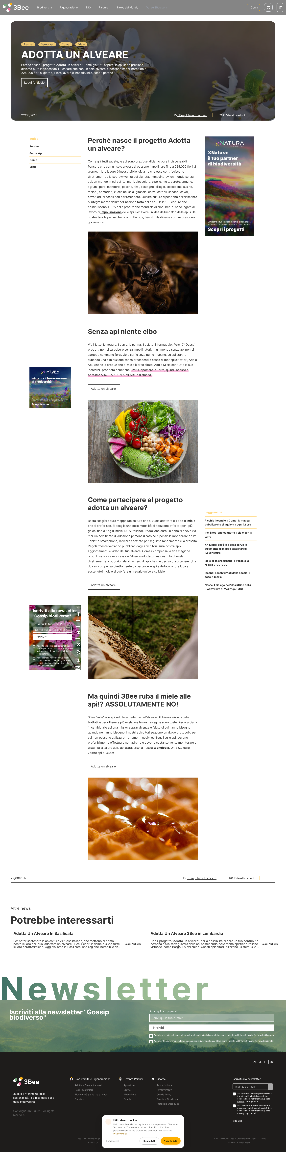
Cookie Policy (164, 1094)
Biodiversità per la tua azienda (91, 1094)
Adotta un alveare (103, 388)
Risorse (103, 7)
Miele (33, 166)
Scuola (127, 1099)
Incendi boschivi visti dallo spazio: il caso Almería (227, 574)
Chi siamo (80, 1099)
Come (33, 160)
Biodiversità (44, 7)
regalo (138, 571)
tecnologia (161, 747)
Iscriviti (41, 637)
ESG (88, 7)
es (271, 1061)
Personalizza (112, 1141)
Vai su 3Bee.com (156, 7)
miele (191, 521)
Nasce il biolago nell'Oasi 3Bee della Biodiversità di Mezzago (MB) (228, 587)
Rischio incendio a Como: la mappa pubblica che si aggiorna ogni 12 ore (228, 522)
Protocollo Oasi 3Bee (168, 1103)
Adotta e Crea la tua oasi (88, 1085)
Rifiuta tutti (149, 1141)
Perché (34, 146)
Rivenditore (130, 1094)
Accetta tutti (170, 1141)
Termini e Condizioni (167, 1099)
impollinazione (111, 212)
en (254, 1061)
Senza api (35, 153)
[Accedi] (268, 7)
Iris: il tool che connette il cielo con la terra (228, 534)
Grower (127, 1089)
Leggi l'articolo (34, 82)
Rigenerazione (69, 7)
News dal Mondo (127, 7)
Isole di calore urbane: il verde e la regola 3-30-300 (227, 562)
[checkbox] (34, 646)
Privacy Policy (164, 1089)
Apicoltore (129, 1085)
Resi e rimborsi (164, 1085)
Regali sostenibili (84, 1089)
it (249, 1061)
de (260, 1061)
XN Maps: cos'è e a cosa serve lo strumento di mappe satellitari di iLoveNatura (226, 548)
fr (265, 1061)
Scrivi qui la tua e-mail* (47, 624)
